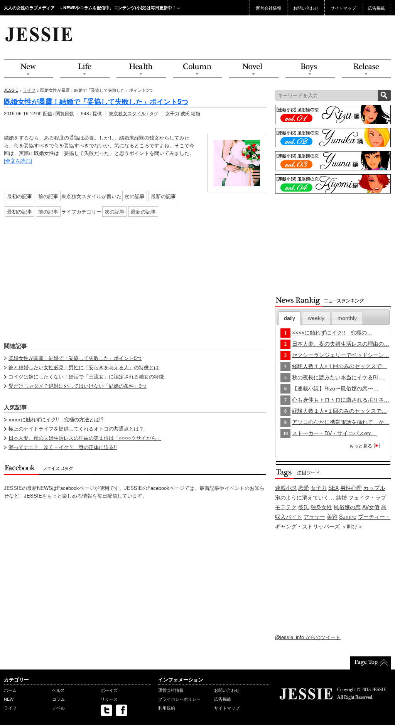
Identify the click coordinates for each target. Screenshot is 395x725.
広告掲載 (376, 8)
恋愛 (303, 487)
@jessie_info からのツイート (308, 637)
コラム (58, 699)
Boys (310, 69)
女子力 (319, 487)
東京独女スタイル (127, 113)
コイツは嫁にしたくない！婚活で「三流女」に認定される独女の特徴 (86, 376)
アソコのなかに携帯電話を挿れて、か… (340, 422)
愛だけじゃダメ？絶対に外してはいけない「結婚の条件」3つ (77, 385)
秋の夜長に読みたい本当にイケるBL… (338, 377)
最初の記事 (19, 196)
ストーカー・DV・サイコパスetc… (334, 433)
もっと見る (361, 446)
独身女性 (321, 507)
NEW (28, 69)
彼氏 (303, 507)
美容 (332, 516)
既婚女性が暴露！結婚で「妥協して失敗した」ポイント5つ (96, 101)
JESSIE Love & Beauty (39, 34)
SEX (333, 487)
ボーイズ (109, 690)
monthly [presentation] (347, 318)
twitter (106, 710)
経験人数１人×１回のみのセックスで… (339, 366)
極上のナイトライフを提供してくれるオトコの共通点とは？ (76, 428)
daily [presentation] (289, 318)
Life (85, 69)
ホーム (10, 690)
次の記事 (135, 196)
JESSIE (11, 90)
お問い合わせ (306, 8)
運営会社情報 (268, 8)
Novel (254, 69)
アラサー (314, 516)
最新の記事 (163, 196)
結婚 (341, 497)
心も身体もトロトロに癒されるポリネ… (340, 400)
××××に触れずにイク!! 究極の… (332, 333)
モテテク (286, 507)
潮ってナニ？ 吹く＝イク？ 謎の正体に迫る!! (62, 447)
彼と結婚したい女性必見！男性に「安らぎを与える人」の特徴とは (83, 367)
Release (366, 69)
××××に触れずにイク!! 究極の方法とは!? (55, 419)
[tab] (289, 318)
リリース (109, 699)
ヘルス (58, 690)
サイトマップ (343, 8)
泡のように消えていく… (304, 497)
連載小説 (286, 487)
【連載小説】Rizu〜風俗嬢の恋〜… (335, 388)
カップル (374, 487)
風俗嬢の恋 (347, 507)
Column (197, 69)
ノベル (58, 708)
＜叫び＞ (352, 526)
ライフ (29, 90)
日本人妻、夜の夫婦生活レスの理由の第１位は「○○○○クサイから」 (84, 437)
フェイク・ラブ (367, 497)
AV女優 (371, 507)
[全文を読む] (18, 160)
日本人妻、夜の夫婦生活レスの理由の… (340, 344)
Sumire (347, 516)
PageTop (370, 662)
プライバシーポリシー (179, 699)
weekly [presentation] (316, 318)
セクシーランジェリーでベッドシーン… (340, 355)
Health (141, 69)
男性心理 (351, 487)
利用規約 (166, 708)
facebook (121, 710)
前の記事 (48, 196)
